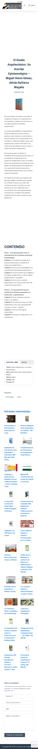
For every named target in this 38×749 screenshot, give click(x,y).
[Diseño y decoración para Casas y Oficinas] (11, 548)
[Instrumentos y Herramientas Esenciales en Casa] (11, 418)
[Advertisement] (19, 220)
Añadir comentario (13, 716)
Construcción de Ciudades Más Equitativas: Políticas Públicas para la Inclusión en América (27, 508)
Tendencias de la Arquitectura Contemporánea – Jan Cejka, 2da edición (27, 633)
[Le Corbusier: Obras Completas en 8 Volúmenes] (11, 601)
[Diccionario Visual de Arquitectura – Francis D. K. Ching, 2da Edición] (27, 648)
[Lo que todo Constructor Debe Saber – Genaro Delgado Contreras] (11, 494)
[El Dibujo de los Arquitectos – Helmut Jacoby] (11, 579)
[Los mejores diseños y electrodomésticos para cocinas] (27, 579)
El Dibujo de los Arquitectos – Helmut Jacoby (10, 589)
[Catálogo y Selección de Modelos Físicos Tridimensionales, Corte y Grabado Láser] (11, 467)
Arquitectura (19, 92)
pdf (19, 397)
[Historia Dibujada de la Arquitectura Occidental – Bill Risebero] (27, 418)
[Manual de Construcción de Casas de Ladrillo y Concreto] (27, 467)
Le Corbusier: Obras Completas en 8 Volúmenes (10, 611)
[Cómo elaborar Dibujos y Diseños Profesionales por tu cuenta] (27, 523)
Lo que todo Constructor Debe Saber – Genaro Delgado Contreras (10, 506)
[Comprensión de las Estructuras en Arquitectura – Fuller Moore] (27, 440)
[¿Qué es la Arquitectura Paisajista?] (27, 601)
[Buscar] (24, 5)
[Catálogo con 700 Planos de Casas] (11, 523)
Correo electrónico (13, 702)
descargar (9, 397)
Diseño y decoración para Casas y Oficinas (10, 557)
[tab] (12, 362)
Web (7, 709)
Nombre (9, 696)
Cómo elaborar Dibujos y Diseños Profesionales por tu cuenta (26, 535)
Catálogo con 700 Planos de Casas (9, 533)
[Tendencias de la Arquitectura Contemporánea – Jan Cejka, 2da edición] (27, 621)
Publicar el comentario (14, 735)
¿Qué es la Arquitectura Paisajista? (25, 611)
